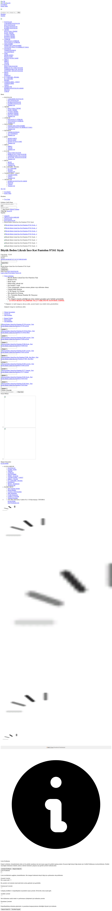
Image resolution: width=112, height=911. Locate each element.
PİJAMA (6, 80)
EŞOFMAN (7, 49)
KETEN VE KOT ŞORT (11, 58)
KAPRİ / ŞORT (12, 469)
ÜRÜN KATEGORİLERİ (11, 217)
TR (4, 1)
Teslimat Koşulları (13, 498)
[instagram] (20, 459)
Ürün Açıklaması (9, 276)
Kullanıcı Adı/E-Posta (7, 202)
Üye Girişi (7, 199)
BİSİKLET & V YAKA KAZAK (13, 67)
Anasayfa (6, 216)
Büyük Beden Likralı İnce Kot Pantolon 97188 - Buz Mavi (17, 359)
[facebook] (20, 427)
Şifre (2, 206)
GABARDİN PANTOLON (12, 23)
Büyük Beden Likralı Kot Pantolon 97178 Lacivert (15, 326)
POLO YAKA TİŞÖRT (10, 31)
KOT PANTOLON (9, 25)
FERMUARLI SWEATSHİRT (13, 45)
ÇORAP (6, 91)
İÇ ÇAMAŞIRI (8, 79)
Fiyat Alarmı (11, 273)
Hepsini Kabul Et (17, 868)
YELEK (6, 63)
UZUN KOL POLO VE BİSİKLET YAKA (16, 47)
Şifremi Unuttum (14, 209)
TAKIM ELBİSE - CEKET (12, 82)
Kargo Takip (4, 6)
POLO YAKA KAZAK (11, 66)
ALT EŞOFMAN (9, 52)
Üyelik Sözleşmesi (13, 495)
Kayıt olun (20, 392)
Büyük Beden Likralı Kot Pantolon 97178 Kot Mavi (15, 332)
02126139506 (4, 463)
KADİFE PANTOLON (11, 28)
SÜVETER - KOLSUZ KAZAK (13, 71)
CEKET (6, 85)
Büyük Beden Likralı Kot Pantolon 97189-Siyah (14, 345)
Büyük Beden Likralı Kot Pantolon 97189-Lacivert (15, 339)
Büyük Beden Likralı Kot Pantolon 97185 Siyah (14, 378)
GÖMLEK (7, 39)
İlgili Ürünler (7, 320)
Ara (19, 12)
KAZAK (6, 64)
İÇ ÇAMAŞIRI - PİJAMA (11, 77)
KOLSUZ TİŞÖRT (9, 37)
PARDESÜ (7, 75)
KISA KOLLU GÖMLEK (11, 41)
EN (9, 3)
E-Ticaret (51, 747)
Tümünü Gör (11, 105)
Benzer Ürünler (8, 318)
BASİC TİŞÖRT (9, 33)
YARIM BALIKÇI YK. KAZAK (13, 69)
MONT (6, 72)
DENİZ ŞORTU (8, 55)
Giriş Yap (3, 211)
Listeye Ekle (4, 273)
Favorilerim (4, 4)
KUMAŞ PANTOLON (10, 26)
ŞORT (6, 53)
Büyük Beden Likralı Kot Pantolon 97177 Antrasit (15, 372)
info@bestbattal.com (13, 503)
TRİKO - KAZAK (13, 476)
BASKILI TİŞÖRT (9, 36)
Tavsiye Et (18, 273)
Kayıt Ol (9, 211)
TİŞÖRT (6, 30)
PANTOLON (8, 22)
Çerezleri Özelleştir (6, 868)
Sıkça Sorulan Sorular (14, 488)
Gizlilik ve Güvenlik (13, 496)
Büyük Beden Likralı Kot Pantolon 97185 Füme (14, 385)
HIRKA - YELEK (13, 479)
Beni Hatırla (6, 209)
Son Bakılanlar (8, 321)
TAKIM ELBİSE (9, 83)
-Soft (48, 747)
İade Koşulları (8, 315)
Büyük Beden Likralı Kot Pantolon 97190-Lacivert (15, 365)
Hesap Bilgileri (12, 490)
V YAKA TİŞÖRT (9, 34)
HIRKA (6, 60)
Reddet (107, 864)
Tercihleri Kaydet (16, 909)
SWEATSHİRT (8, 44)
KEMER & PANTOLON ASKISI (13, 88)
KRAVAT (7, 90)
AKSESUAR (8, 86)
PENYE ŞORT (8, 56)
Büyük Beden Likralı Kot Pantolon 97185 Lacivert (15, 352)
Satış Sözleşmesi (12, 493)
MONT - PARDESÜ (14, 484)
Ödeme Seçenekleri (9, 312)
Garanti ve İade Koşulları (15, 491)
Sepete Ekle (4, 263)
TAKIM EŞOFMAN (10, 50)
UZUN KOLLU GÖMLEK (12, 42)
